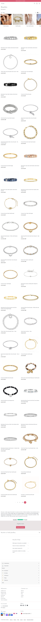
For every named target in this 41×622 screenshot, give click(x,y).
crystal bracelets (20, 513)
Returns (22, 592)
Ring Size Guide (3, 592)
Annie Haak (36, 513)
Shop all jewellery (20, 527)
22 (22, 502)
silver (15, 513)
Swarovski (3, 514)
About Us (2, 596)
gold (12, 513)
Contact (22, 595)
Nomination (9, 514)
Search (22, 596)
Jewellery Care (3, 590)
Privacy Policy (3, 598)
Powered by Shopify (30, 619)
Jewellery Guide (3, 593)
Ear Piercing (3, 595)
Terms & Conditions (4, 599)
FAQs (22, 593)
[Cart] (37, 3)
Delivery (22, 590)
